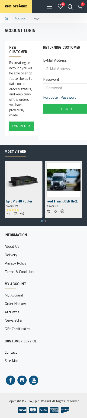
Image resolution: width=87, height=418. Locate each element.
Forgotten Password (59, 97)
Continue (19, 126)
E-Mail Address (55, 60)
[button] (42, 221)
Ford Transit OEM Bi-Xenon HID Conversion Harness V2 (63, 201)
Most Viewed (15, 152)
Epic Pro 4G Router (19, 201)
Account (20, 18)
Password (51, 79)
